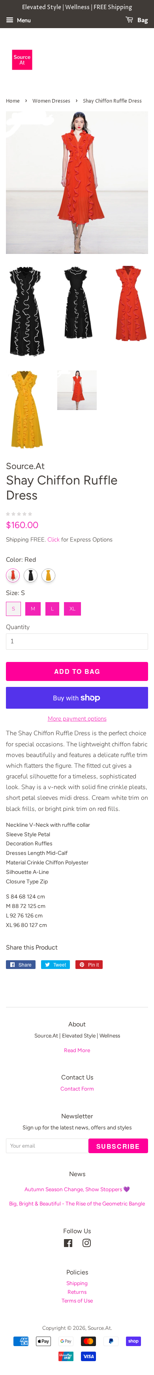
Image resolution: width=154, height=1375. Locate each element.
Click (53, 540)
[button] (20, 513)
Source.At (99, 1328)
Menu (23, 20)
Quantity (18, 627)
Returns (77, 1292)
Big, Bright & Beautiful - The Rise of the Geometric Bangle (77, 1203)
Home (13, 101)
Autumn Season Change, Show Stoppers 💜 (77, 1189)
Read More (77, 1050)
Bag (142, 20)
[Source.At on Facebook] (68, 1245)
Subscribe (118, 1146)
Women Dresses (51, 101)
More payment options (77, 719)
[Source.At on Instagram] (86, 1245)
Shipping (77, 1283)
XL (72, 607)
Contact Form (77, 1088)
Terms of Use (77, 1300)
